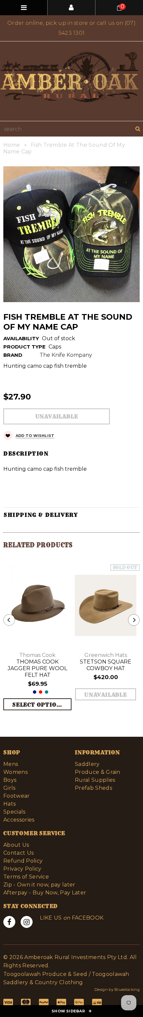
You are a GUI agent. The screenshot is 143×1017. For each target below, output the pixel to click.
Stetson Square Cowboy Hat (105, 665)
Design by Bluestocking (117, 989)
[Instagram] (27, 922)
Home (11, 145)
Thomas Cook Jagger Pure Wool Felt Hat (37, 668)
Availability (21, 338)
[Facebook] (9, 922)
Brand (12, 355)
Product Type (24, 347)
